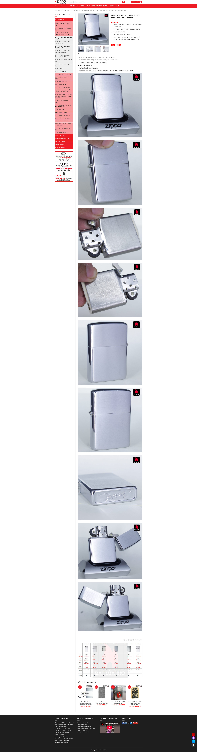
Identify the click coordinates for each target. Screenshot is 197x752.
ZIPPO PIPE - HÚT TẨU (61, 84)
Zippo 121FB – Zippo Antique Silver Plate (102, 702)
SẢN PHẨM (60, 6)
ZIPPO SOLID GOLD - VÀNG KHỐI (63, 74)
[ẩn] (193, 745)
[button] (136, 2)
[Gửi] (123, 2)
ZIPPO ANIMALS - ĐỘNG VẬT (62, 115)
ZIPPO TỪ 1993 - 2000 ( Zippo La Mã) (63, 60)
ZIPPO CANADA (59, 68)
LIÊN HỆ (117, 5)
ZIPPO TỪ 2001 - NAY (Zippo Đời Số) (63, 65)
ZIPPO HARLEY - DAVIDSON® (62, 87)
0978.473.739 (65, 740)
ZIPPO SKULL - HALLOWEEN (62, 121)
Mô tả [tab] (79, 53)
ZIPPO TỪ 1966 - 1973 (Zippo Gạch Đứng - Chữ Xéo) (113, 10)
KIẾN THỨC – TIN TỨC (101, 5)
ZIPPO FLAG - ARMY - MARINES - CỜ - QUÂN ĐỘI (63, 124)
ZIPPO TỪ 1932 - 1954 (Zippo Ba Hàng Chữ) (63, 38)
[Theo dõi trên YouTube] (136, 723)
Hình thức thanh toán (82, 730)
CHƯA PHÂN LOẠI (60, 147)
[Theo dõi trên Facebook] (123, 723)
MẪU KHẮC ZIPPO (60, 141)
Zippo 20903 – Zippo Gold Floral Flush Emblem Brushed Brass (135, 703)
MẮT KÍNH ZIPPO (59, 144)
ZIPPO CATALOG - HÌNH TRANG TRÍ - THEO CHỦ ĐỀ (63, 106)
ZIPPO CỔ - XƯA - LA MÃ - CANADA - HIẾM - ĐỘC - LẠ (84, 10)
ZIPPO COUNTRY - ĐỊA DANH (62, 118)
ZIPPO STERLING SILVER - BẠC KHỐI (63, 101)
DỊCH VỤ (112, 5)
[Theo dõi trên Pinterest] (134, 723)
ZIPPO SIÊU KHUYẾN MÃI (62, 138)
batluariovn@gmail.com (64, 742)
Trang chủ (57, 10)
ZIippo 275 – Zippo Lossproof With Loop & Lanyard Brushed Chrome (85, 703)
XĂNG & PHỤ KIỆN (80, 5)
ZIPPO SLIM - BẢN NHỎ (61, 81)
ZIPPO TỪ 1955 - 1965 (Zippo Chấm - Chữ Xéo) (62, 42)
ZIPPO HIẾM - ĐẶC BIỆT (61, 71)
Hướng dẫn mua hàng (82, 732)
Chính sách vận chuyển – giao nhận (86, 728)
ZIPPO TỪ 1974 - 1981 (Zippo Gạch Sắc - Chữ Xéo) (62, 51)
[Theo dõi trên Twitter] (131, 723)
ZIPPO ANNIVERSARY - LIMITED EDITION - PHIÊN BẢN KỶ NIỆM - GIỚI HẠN (63, 96)
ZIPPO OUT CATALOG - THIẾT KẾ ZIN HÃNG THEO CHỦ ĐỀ (63, 90)
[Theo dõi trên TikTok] (129, 723)
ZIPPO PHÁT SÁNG (60, 109)
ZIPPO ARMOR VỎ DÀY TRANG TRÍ (63, 29)
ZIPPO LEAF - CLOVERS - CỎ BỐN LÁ (62, 129)
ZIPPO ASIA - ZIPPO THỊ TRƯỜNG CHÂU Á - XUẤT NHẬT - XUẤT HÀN (63, 24)
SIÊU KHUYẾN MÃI (90, 5)
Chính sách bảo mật (82, 724)
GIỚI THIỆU (72, 5)
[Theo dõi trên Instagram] (126, 723)
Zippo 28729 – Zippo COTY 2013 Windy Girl (118, 702)
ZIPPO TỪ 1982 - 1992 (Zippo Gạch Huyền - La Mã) (62, 56)
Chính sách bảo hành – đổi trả (84, 726)
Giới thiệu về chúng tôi (82, 722)
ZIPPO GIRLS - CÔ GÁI (61, 112)
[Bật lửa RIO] (61, 2)
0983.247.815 (69, 738)
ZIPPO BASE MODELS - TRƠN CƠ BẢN (62, 78)
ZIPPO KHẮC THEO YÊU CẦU (62, 132)
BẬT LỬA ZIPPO (65, 10)
